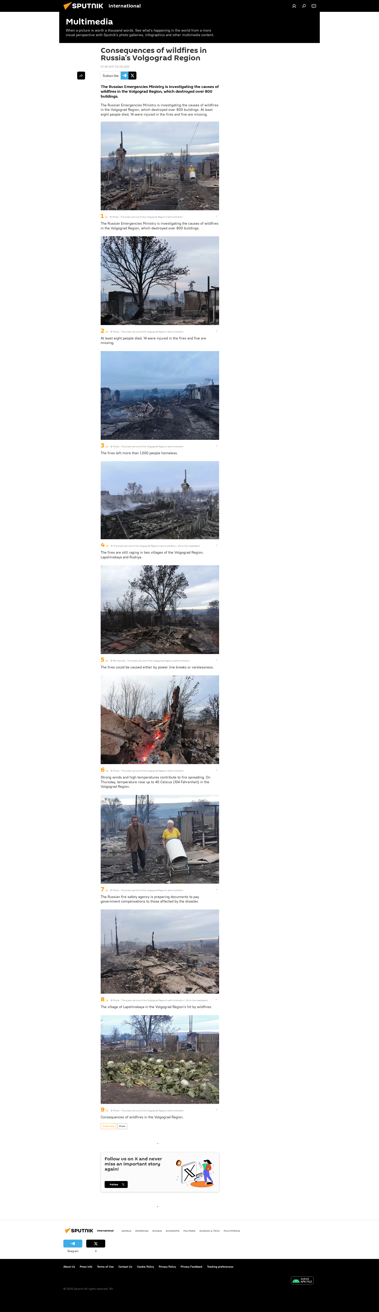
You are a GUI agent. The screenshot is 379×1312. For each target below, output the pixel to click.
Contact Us (125, 1266)
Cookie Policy (145, 1266)
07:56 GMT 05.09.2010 (115, 66)
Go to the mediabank (189, 545)
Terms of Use (105, 1266)
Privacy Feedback (191, 1266)
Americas (141, 1231)
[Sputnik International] (85, 11)
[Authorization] (294, 6)
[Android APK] (302, 1280)
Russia (157, 1231)
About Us (69, 1266)
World (126, 1231)
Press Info (86, 1266)
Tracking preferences (220, 1266)
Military (189, 1231)
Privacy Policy (167, 1266)
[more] (216, 216)
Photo (122, 1126)
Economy (172, 1231)
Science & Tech (209, 1231)
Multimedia (108, 1126)
